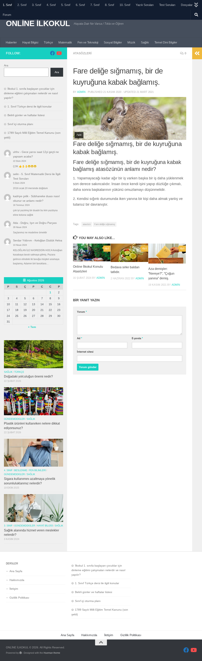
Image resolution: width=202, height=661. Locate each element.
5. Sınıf (65, 5)
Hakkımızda (16, 580)
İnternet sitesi (85, 351)
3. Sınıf (36, 5)
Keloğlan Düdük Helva (48, 240)
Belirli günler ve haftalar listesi (26, 115)
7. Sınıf (94, 5)
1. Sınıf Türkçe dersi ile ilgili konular (29, 106)
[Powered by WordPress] (20, 653)
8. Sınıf (109, 5)
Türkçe (48, 42)
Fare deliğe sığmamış (104, 224)
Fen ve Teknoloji (88, 42)
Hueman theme (52, 653)
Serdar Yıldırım (22, 240)
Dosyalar (187, 5)
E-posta (137, 338)
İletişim (13, 588)
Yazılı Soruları (145, 5)
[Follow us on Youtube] (58, 53)
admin (81, 91)
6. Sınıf (80, 5)
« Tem (32, 327)
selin (16, 174)
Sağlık (145, 42)
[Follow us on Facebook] (52, 53)
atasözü (87, 224)
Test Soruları (167, 5)
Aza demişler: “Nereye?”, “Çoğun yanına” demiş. (161, 273)
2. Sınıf (21, 5)
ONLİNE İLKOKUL (38, 23)
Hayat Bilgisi (30, 42)
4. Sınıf (51, 5)
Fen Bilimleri (37, 470)
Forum (7, 14)
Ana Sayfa (15, 571)
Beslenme (20, 470)
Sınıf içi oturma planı (20, 124)
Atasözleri (82, 53)
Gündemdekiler (14, 419)
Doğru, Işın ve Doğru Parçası (39, 222)
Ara (6, 65)
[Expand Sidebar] (197, 53)
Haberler (11, 42)
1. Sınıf (7, 5)
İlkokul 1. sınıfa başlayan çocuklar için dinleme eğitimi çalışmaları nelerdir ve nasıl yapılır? (31, 93)
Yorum (82, 311)
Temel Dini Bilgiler (165, 42)
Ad (79, 338)
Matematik (65, 42)
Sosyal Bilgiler (113, 42)
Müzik (131, 42)
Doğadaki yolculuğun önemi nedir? (28, 376)
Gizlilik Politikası (19, 597)
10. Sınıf (125, 5)
